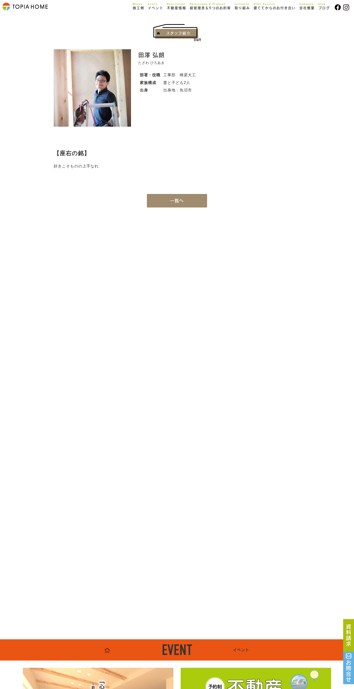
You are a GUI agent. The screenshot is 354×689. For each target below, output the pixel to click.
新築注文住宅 (149, 16)
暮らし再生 (147, 23)
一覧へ (177, 201)
